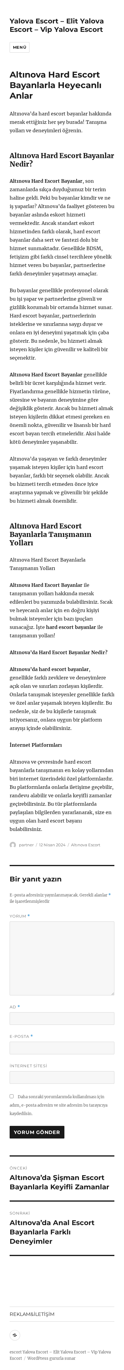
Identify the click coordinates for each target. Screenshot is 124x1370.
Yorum (20, 916)
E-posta (21, 1036)
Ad (15, 1007)
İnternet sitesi (28, 1065)
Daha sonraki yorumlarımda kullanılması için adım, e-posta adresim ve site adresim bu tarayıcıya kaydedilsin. (58, 1105)
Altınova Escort (85, 844)
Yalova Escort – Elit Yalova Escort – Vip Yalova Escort (57, 25)
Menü (19, 47)
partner (26, 844)
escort (16, 1352)
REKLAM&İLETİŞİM (32, 1314)
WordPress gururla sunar (51, 1358)
